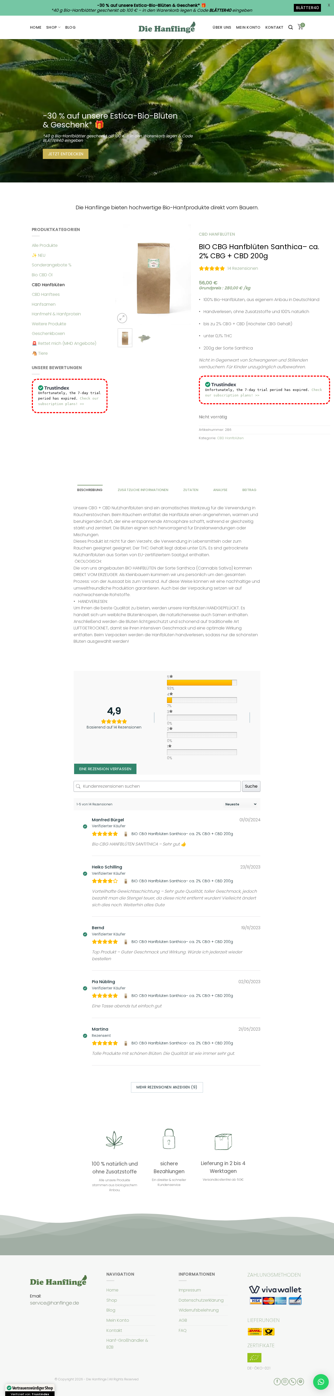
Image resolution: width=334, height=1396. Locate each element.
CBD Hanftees (46, 294)
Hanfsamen (44, 304)
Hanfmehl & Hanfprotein (56, 314)
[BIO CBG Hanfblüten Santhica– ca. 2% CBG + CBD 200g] (126, 833)
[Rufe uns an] (292, 1381)
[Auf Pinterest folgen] (300, 1381)
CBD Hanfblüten (48, 285)
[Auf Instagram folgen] (284, 1381)
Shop (51, 27)
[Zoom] (122, 318)
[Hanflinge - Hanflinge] (167, 27)
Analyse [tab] (220, 490)
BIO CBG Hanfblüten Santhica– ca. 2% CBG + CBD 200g (182, 833)
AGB (183, 1320)
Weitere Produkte (49, 324)
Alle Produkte (45, 245)
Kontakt (274, 27)
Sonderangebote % (51, 265)
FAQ (183, 1330)
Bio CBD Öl (42, 275)
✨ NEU (38, 255)
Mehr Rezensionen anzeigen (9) (166, 1087)
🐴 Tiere (40, 353)
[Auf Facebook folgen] (277, 1381)
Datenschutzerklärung (201, 1300)
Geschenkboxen (48, 333)
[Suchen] (290, 27)
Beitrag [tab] (249, 490)
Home (35, 27)
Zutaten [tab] (190, 490)
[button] (321, 1382)
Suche (251, 786)
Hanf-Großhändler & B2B (127, 1343)
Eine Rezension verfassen (105, 769)
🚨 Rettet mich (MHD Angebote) (64, 343)
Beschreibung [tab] (90, 490)
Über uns (222, 27)
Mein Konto (248, 27)
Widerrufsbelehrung (199, 1310)
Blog (70, 27)
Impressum (190, 1290)
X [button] (329, 5)
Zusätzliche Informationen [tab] (143, 490)
